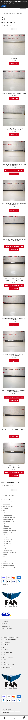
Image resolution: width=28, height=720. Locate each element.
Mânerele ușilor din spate (10, 530)
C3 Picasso (8, 541)
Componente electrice (8, 506)
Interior (4, 561)
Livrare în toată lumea (8, 657)
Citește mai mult (14, 174)
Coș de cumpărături (21, 717)
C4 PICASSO (8, 543)
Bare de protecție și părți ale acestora (12, 512)
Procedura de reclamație (9, 664)
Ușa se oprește (7, 559)
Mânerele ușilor (7, 528)
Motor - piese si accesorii (8, 565)
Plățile (4, 662)
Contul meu (6, 644)
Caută (14, 718)
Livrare (4, 654)
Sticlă (5, 554)
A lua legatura (6, 642)
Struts (5, 556)
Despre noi (5, 649)
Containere (5, 508)
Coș (4, 647)
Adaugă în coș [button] (14, 63)
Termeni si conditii (7, 667)
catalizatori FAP (6, 504)
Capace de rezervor (8, 519)
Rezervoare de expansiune (10, 552)
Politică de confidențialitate (9, 639)
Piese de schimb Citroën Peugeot (11, 637)
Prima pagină (5, 13)
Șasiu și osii (5, 570)
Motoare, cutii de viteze (8, 563)
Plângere (5, 659)
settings (20, 3)
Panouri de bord (8, 550)
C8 (6, 545)
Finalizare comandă (7, 652)
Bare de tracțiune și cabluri (9, 502)
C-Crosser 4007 (9, 539)
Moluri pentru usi (15, 13)
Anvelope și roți (6, 499)
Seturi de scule (6, 572)
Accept (4, 6)
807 (6, 534)
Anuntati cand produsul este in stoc (14, 170)
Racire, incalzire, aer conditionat (10, 567)
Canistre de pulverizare (9, 517)
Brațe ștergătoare (8, 515)
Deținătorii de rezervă (9, 521)
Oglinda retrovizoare (8, 548)
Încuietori (6, 526)
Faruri (5, 523)
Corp (10, 13)
